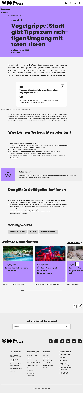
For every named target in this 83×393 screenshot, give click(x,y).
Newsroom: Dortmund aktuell (15, 364)
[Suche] (67, 326)
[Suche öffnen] (75, 3)
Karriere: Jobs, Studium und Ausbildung (33, 361)
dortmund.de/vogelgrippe (18, 213)
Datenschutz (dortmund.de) (64, 364)
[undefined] (77, 264)
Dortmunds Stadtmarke (30, 374)
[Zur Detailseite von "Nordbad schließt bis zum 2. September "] (18, 264)
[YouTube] (74, 341)
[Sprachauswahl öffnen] (66, 3)
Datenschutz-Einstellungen (63, 372)
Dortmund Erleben (16, 368)
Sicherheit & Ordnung (48, 232)
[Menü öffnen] (79, 3)
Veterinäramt (52, 203)
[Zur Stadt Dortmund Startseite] (12, 2)
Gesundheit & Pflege (17, 232)
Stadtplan (46, 358)
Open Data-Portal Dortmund (49, 361)
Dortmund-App (32, 355)
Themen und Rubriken (14, 360)
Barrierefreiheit (48, 365)
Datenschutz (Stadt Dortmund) (65, 368)
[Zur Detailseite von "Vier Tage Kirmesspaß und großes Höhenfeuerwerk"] (50, 264)
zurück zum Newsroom (16, 15)
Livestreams (30, 368)
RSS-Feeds (46, 368)
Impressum (63, 361)
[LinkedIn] (80, 341)
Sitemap (45, 355)
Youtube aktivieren (21, 97)
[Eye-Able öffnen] (70, 3)
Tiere (34, 232)
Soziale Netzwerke (32, 365)
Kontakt (62, 358)
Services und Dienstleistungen (15, 356)
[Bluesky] (68, 341)
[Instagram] (56, 341)
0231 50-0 (15, 158)
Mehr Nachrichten (73, 243)
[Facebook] (51, 341)
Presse (29, 358)
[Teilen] (80, 306)
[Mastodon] (62, 341)
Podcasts (30, 371)
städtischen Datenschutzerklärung (30, 102)
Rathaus (13, 371)
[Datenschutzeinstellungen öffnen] (62, 86)
